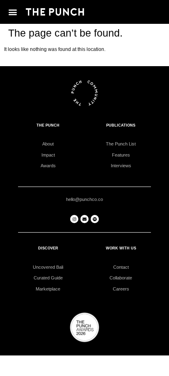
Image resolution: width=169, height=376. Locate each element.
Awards (48, 165)
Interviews (121, 165)
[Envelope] (84, 219)
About (48, 143)
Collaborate (121, 277)
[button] (12, 11)
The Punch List (121, 143)
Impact (48, 154)
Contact (121, 267)
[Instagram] (74, 219)
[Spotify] (95, 219)
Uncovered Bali (48, 267)
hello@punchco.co (84, 199)
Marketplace (48, 288)
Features (121, 154)
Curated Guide (48, 277)
